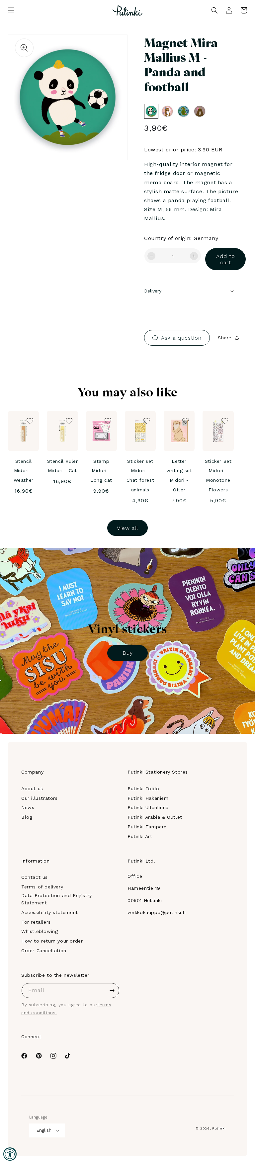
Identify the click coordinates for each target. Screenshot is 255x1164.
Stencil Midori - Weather (24, 470)
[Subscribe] (112, 990)
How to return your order (52, 941)
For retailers (36, 922)
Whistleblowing (39, 931)
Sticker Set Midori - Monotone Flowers (218, 475)
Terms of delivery (42, 886)
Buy (128, 653)
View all (127, 528)
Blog (26, 817)
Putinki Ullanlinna (148, 807)
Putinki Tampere (147, 826)
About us (32, 788)
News (27, 807)
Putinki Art (140, 836)
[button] (11, 10)
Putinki (219, 1128)
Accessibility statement (49, 912)
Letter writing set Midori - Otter (179, 475)
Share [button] (224, 337)
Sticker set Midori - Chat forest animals (140, 475)
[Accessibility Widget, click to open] (10, 1154)
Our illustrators (39, 798)
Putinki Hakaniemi (149, 798)
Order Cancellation (43, 950)
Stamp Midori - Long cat (101, 470)
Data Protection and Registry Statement (56, 899)
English (43, 1130)
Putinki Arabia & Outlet (155, 817)
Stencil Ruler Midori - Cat (62, 465)
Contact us (34, 877)
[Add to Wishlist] (113, 48)
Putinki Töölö (143, 788)
